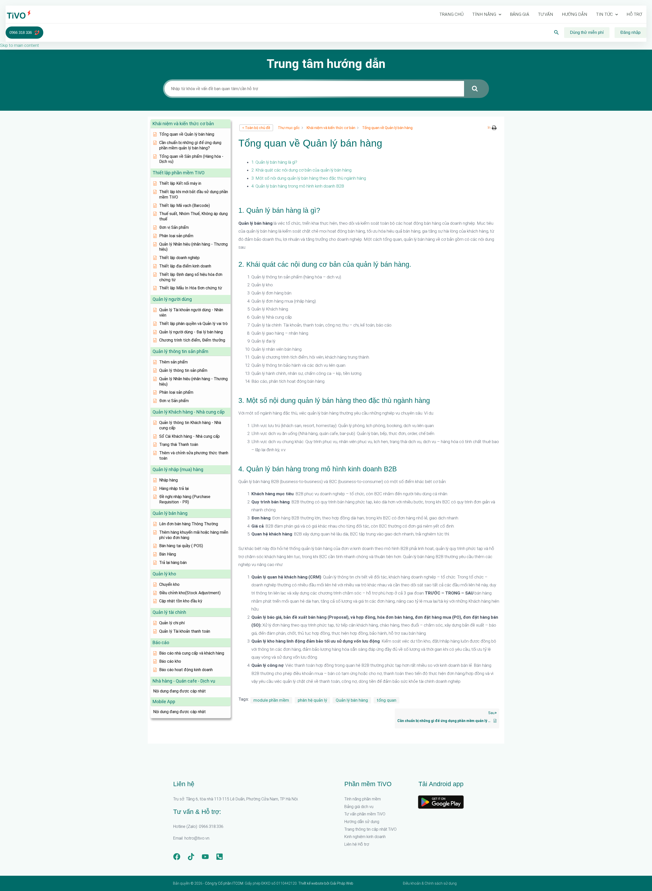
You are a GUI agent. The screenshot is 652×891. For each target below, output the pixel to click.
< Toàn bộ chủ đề (256, 128)
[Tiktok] (191, 856)
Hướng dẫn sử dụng (361, 821)
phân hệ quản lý (312, 700)
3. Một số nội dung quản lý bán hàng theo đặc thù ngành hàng (308, 178)
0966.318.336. (211, 826)
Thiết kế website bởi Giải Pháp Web (325, 883)
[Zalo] (219, 856)
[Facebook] (176, 856)
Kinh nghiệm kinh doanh (365, 836)
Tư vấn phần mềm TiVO (364, 814)
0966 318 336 (20, 32)
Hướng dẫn (574, 14)
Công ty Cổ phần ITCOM (224, 883)
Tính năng (484, 14)
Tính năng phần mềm (362, 799)
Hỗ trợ (634, 14)
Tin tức (604, 14)
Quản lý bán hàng (352, 700)
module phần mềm (271, 700)
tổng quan (386, 700)
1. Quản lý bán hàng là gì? (274, 162)
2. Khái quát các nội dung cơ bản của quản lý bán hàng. (301, 170)
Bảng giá (519, 14)
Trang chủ (451, 14)
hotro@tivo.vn (196, 838)
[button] (498, 14)
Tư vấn (545, 14)
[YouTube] (205, 856)
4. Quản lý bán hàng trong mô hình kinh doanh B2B (297, 186)
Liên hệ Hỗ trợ (356, 844)
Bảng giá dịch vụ (358, 806)
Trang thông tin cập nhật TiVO (370, 829)
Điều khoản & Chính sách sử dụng (430, 883)
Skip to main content (19, 45)
